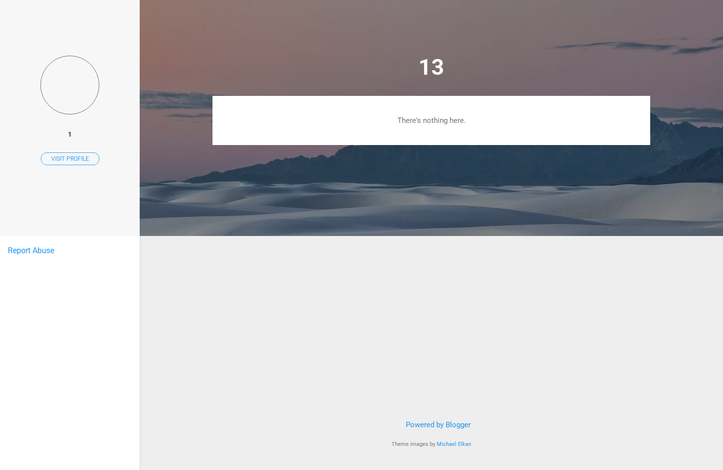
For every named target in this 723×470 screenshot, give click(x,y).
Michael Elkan (454, 444)
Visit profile (70, 158)
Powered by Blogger (437, 424)
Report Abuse (31, 250)
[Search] (644, 27)
